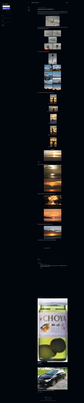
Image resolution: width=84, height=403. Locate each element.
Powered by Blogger (48, 397)
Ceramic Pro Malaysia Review (46, 390)
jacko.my (52, 149)
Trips (40, 259)
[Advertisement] (53, 289)
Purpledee (41, 264)
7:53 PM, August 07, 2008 (46, 264)
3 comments (41, 364)
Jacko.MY (35, 2)
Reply (41, 267)
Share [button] (29, 7)
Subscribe (4, 8)
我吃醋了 (40, 362)
